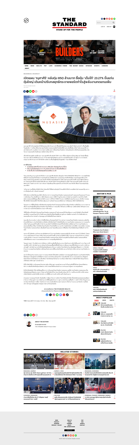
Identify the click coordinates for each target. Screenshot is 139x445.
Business (28, 74)
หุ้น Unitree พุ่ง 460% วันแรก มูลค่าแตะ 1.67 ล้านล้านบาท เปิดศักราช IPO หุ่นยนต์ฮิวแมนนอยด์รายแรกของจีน (37, 374)
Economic (96, 209)
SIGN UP (109, 26)
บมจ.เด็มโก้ (31, 301)
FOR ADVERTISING (69, 426)
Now (82, 421)
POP (45, 65)
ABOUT (27, 68)
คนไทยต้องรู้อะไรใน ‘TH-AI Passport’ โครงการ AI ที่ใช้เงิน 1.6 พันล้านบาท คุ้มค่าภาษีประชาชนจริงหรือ (101, 212)
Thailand (100, 248)
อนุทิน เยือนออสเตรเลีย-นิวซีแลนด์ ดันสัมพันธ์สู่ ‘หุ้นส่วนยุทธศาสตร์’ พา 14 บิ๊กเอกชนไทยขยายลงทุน (67, 398)
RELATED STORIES (70, 351)
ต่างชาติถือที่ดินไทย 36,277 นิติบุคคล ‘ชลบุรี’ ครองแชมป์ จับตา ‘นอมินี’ (36, 398)
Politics (103, 330)
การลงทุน (37, 301)
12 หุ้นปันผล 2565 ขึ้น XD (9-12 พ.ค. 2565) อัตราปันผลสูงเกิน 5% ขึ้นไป (47, 167)
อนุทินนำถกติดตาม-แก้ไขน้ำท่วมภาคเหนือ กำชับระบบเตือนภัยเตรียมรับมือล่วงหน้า (107, 342)
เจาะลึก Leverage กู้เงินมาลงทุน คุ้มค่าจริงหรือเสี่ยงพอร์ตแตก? (98, 398)
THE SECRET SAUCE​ (76, 65)
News (56, 420)
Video (69, 421)
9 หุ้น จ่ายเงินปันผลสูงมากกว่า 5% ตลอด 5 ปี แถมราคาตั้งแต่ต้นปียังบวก (46, 168)
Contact (82, 425)
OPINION (89, 65)
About (69, 425)
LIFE (50, 65)
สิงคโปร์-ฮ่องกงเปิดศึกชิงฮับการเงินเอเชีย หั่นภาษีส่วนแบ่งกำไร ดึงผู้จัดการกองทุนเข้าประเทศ (99, 374)
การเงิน (43, 301)
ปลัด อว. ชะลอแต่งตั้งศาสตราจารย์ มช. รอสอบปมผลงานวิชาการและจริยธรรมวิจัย (107, 315)
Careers (69, 423)
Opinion (56, 423)
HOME (26, 65)
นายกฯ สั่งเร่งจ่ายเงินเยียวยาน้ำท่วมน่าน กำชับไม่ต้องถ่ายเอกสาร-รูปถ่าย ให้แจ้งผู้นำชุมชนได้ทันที (107, 333)
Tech (101, 209)
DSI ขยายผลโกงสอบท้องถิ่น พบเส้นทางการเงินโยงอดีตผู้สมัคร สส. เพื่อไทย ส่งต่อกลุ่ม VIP (107, 306)
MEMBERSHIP (69, 430)
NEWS (32, 65)
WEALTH (39, 65)
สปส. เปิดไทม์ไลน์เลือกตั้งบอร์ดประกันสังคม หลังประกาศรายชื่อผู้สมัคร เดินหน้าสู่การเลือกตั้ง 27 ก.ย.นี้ (100, 290)
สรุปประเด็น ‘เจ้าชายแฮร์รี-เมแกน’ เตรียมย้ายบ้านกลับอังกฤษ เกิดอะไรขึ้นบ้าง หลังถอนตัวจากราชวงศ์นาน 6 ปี (101, 270)
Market (36, 74)
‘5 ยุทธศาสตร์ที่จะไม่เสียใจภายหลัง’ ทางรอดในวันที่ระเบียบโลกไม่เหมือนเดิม (100, 251)
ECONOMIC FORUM (61, 65)
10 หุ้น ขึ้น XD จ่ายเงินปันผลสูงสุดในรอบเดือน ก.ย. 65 (41, 170)
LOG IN (103, 26)
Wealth (69, 420)
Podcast (56, 421)
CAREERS (105, 65)
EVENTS (96, 65)
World (95, 248)
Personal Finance (91, 395)
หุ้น (47, 301)
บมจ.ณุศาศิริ (52, 301)
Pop (82, 420)
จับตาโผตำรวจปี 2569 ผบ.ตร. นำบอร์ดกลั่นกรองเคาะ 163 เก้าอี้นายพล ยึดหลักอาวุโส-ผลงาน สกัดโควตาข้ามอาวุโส (107, 324)
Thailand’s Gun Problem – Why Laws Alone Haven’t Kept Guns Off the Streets (101, 231)
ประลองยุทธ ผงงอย (30, 86)
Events (82, 423)
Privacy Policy (57, 425)
